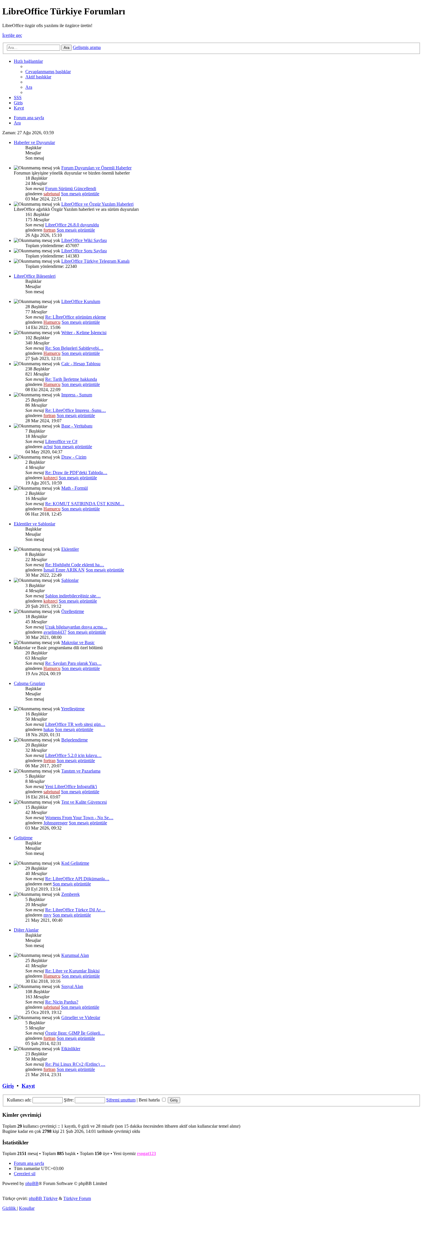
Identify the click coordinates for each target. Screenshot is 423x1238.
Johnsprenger (55, 822)
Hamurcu (51, 322)
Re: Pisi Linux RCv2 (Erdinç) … (75, 1064)
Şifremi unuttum (121, 1099)
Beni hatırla (150, 1099)
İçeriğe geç (12, 35)
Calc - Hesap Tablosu (80, 363)
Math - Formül (74, 488)
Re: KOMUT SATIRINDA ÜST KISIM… (84, 503)
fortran (49, 230)
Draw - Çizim (73, 457)
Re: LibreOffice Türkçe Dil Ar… (75, 909)
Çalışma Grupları (29, 683)
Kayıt (28, 1086)
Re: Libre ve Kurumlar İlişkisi (72, 970)
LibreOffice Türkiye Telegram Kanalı (95, 261)
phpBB (32, 1183)
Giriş (8, 1086)
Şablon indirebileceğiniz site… (73, 595)
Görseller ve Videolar (80, 1017)
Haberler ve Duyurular (34, 142)
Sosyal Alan (72, 986)
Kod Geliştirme (75, 863)
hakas (48, 729)
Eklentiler (70, 549)
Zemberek (70, 894)
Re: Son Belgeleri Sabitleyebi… (74, 348)
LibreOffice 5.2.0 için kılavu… (73, 755)
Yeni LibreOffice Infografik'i (71, 786)
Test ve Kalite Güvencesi (84, 802)
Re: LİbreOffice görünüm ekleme (75, 317)
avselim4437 (54, 632)
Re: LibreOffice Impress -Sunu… (75, 410)
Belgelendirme (74, 739)
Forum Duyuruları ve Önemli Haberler (96, 167)
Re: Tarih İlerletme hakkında (71, 379)
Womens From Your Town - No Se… (79, 817)
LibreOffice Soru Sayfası (84, 250)
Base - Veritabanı (76, 425)
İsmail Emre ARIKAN (64, 569)
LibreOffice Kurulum (80, 301)
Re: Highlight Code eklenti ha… (74, 564)
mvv (47, 915)
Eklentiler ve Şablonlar (34, 523)
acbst (48, 446)
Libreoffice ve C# (61, 441)
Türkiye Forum (77, 1198)
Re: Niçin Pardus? (61, 1002)
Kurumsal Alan (75, 955)
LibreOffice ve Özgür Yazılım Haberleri (97, 204)
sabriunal (51, 193)
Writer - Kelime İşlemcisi (83, 332)
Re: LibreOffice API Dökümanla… (77, 878)
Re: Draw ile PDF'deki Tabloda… (76, 472)
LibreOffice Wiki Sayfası (84, 240)
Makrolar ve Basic (78, 642)
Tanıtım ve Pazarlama (80, 770)
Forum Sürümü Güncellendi (70, 188)
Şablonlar (70, 580)
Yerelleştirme (73, 708)
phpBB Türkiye (43, 1198)
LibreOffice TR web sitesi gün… (75, 724)
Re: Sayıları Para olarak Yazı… (73, 663)
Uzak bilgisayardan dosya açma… (76, 626)
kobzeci (50, 477)
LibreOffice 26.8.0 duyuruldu (72, 224)
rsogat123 (146, 1153)
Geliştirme (23, 837)
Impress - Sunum (76, 394)
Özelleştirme (72, 611)
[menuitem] (48, 71)
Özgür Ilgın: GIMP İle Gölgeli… (75, 1033)
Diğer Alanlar (26, 929)
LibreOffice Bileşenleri (35, 276)
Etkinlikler (70, 1048)
